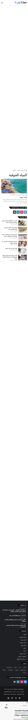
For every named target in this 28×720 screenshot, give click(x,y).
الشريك (16, 670)
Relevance (25, 713)
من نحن (18, 691)
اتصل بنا (14, 691)
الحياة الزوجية (9, 667)
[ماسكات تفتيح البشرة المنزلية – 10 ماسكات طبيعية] (22, 244)
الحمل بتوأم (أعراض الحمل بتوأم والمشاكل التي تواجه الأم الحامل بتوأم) (10, 257)
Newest (20, 713)
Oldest (16, 713)
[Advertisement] (14, 21)
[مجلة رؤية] (20, 2)
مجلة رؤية (24, 195)
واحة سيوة (23, 197)
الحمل (15, 667)
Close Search (25, 717)
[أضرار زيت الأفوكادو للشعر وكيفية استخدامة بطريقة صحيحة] (22, 223)
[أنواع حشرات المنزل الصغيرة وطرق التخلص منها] (22, 230)
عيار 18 (4, 670)
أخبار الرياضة (22, 637)
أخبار (24, 634)
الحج (24, 648)
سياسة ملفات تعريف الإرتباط (10, 694)
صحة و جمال (23, 653)
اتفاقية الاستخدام (7, 691)
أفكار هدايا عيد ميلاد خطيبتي (11, 248)
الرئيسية (23, 170)
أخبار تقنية (23, 640)
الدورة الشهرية (23, 670)
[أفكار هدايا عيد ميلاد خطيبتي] (22, 251)
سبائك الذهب (10, 670)
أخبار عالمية (23, 642)
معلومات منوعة (22, 656)
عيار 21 (24, 672)
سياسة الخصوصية (20, 694)
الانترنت (24, 667)
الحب (20, 667)
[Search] (14, 703)
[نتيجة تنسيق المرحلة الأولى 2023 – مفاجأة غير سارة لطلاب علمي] (22, 237)
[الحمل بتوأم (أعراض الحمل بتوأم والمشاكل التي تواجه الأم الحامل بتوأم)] (22, 257)
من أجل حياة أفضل (21, 659)
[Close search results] (7, 705)
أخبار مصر (23, 645)
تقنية (24, 651)
